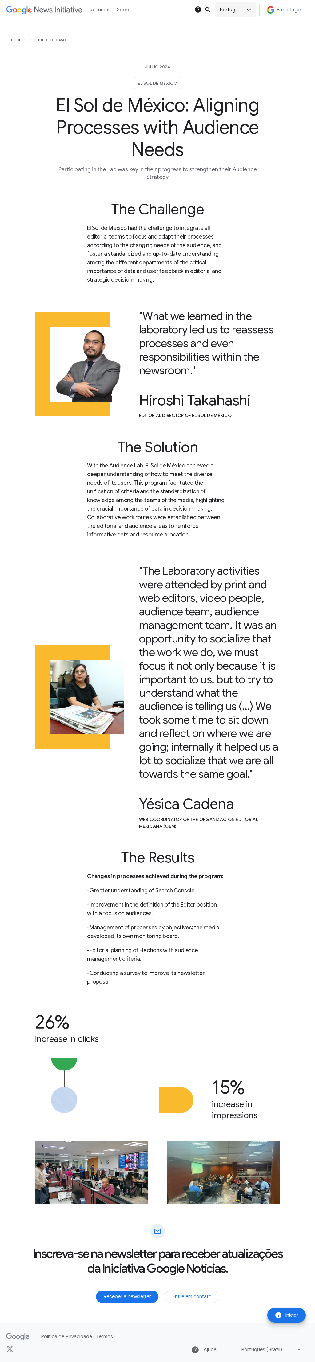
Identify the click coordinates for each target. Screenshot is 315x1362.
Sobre (123, 10)
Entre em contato (192, 1297)
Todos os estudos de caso (40, 40)
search (208, 10)
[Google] (17, 1336)
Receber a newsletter (127, 1297)
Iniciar (286, 1315)
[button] (235, 9)
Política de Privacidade (66, 1337)
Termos (104, 1337)
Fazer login (289, 10)
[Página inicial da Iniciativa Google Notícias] (44, 10)
